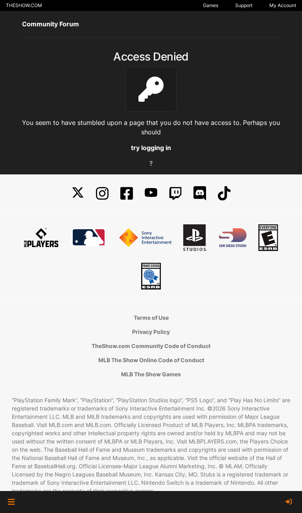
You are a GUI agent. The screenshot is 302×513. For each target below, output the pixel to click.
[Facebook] (126, 193)
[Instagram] (102, 193)
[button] (11, 502)
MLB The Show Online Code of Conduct (151, 360)
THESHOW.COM (24, 5)
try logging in (151, 148)
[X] (78, 193)
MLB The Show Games (151, 374)
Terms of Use (151, 317)
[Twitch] (175, 193)
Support (243, 5)
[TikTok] (224, 193)
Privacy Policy (151, 331)
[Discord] (199, 193)
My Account (282, 5)
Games (210, 5)
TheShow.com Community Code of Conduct (151, 346)
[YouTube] (151, 193)
